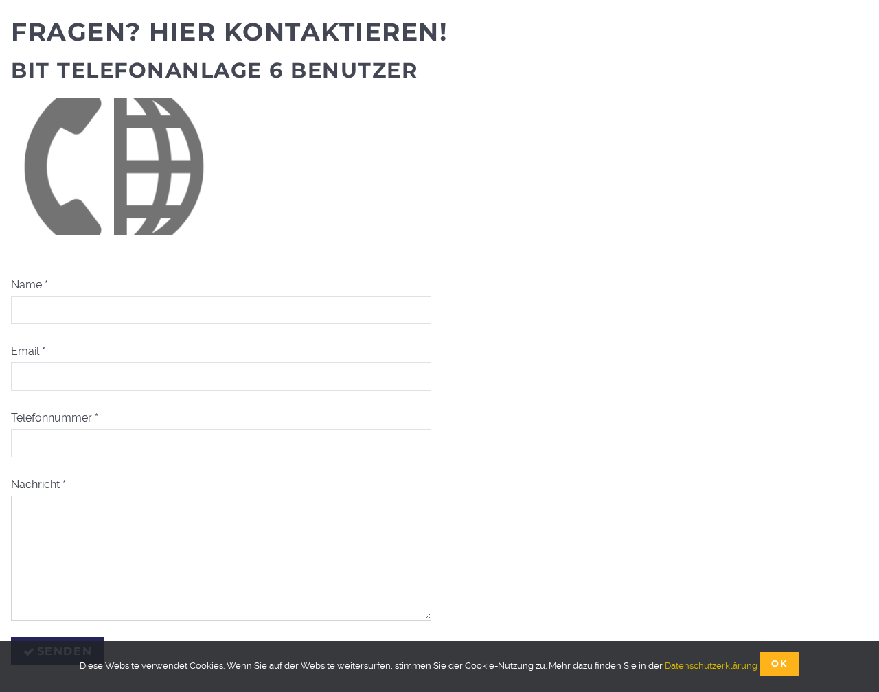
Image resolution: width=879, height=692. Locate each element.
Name (29, 284)
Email (28, 351)
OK (779, 663)
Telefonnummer (54, 417)
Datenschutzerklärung (711, 665)
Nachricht (38, 484)
